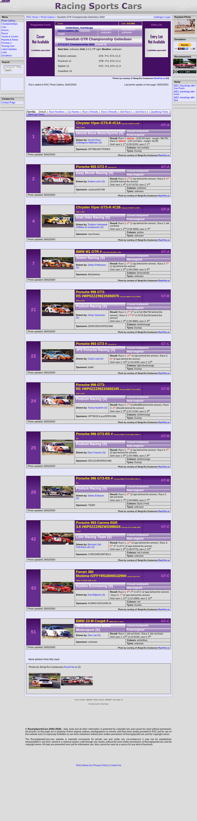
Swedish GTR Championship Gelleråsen (98, 39)
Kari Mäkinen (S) (96, 595)
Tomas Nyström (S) (97, 408)
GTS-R (105, 123)
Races (4, 33)
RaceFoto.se (159, 78)
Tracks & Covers (9, 36)
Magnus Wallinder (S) (91, 142)
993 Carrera (100, 523)
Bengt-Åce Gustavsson (143, 78)
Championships (9, 24)
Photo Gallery (48, 17)
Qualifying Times (159, 112)
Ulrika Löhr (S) (87, 547)
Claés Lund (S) (95, 359)
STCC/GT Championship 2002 (76, 44)
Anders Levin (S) (96, 181)
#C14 (116, 123)
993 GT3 (97, 344)
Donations (6, 55)
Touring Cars (7, 46)
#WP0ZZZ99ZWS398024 (101, 527)
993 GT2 (97, 167)
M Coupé (97, 621)
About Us (87, 765)
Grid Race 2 (141, 112)
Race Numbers (56, 112)
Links (4, 52)
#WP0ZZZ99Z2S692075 (100, 296)
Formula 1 (6, 43)
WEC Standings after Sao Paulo (184, 86)
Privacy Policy (100, 765)
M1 (88, 251)
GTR (94, 251)
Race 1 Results (90, 112)
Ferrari (81, 572)
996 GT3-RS (100, 434)
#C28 (116, 207)
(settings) (158, 17)
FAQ (78, 765)
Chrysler (83, 123)
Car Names (73, 112)
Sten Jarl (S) (94, 635)
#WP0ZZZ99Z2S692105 (100, 389)
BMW (80, 251)
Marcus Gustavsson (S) (91, 227)
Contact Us (115, 765)
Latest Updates (9, 49)
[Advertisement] (12, 83)
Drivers (5, 30)
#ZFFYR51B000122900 (108, 576)
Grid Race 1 (126, 112)
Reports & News (9, 39)
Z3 (88, 621)
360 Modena (84, 574)
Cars (3, 27)
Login (168, 17)
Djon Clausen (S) (97, 452)
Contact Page (8, 102)
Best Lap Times (36, 114)
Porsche (83, 167)
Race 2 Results (109, 112)
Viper (95, 123)
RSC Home (32, 17)
